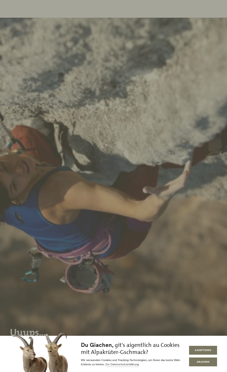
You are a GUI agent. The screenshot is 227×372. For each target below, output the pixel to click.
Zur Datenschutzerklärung (122, 364)
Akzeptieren (203, 350)
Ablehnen (203, 362)
